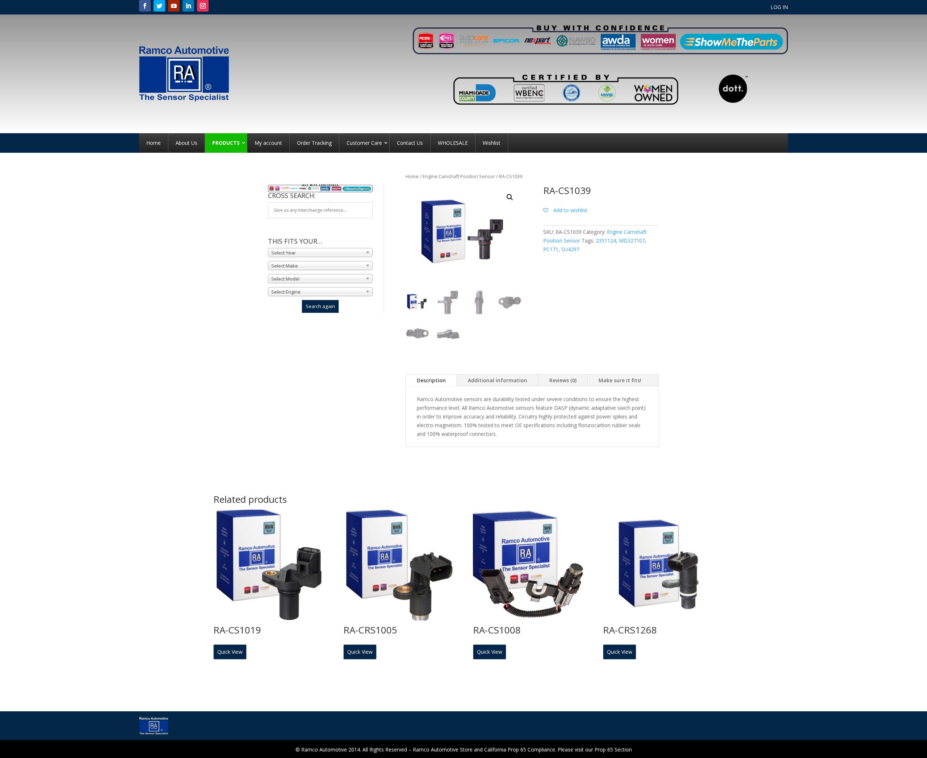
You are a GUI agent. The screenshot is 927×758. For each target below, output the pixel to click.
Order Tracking (314, 142)
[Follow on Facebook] (145, 6)
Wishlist (491, 142)
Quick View (230, 651)
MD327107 (632, 240)
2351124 (606, 240)
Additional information (497, 380)
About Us (186, 142)
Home (153, 142)
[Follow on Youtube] (174, 6)
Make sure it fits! (620, 380)
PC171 (550, 249)
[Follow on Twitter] (159, 6)
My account (268, 142)
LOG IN (779, 7)
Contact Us (410, 142)
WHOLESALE (453, 142)
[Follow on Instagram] (203, 6)
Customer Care (364, 142)
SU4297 (570, 249)
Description (431, 380)
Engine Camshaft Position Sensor (459, 176)
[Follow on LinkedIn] (188, 6)
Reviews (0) (562, 380)
